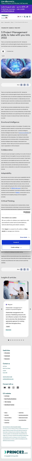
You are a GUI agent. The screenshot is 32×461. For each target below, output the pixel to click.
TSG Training (7, 401)
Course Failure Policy (22, 420)
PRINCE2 (17, 192)
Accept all (16, 242)
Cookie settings (15, 247)
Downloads (7, 355)
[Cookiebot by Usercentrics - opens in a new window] (23, 212)
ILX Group (6, 396)
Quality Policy (21, 412)
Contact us (6, 363)
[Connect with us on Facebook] (9, 387)
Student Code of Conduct (23, 417)
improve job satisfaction (24, 132)
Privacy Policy (6, 420)
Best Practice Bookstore (10, 398)
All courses (7, 353)
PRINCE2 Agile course (15, 188)
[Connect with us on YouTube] (5, 387)
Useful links (6, 415)
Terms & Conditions (7, 417)
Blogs (12, 22)
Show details (23, 237)
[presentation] (1, 309)
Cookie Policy (6, 422)
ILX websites (7, 393)
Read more (8, 329)
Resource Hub (7, 22)
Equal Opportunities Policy (23, 415)
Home (2, 22)
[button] (8, 340)
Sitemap (5, 412)
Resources (7, 358)
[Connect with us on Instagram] (13, 387)
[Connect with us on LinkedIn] (18, 387)
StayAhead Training (9, 404)
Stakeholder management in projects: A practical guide (14, 308)
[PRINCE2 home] (5, 15)
